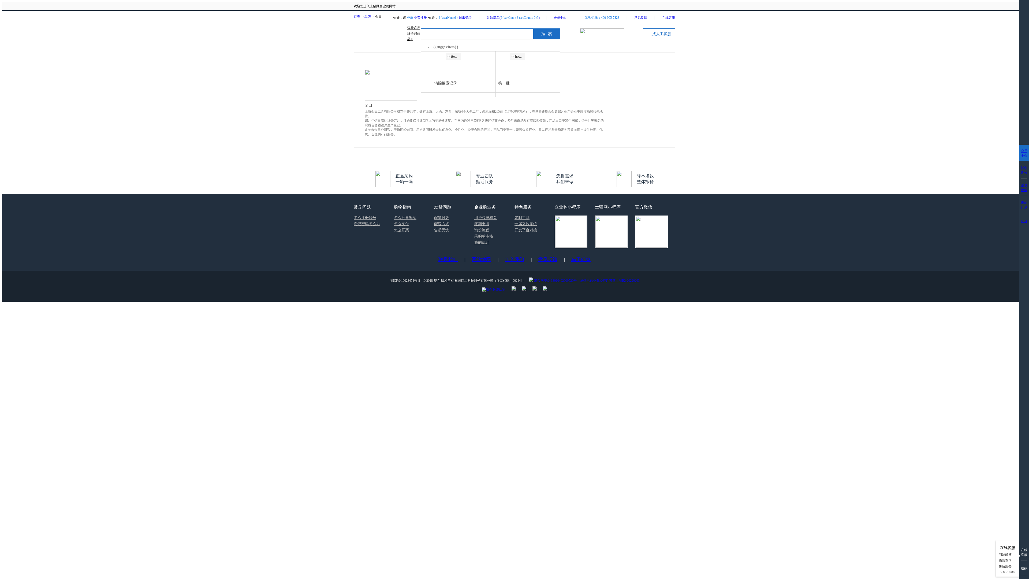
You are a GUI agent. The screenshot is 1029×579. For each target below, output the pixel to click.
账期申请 (481, 224)
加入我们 (514, 259)
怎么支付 (401, 224)
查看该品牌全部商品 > (413, 33)
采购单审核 (483, 236)
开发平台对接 (525, 230)
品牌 (367, 16)
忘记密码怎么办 (367, 224)
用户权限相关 (485, 218)
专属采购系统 (525, 224)
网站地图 (481, 259)
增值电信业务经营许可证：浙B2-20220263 (610, 281)
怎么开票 (401, 230)
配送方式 (441, 224)
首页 (357, 16)
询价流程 (481, 230)
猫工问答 (581, 259)
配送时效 (441, 218)
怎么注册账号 (365, 218)
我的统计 (481, 242)
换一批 (504, 83)
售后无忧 (441, 230)
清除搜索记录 (445, 83)
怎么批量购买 (405, 218)
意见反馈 (547, 259)
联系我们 (448, 259)
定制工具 (522, 218)
